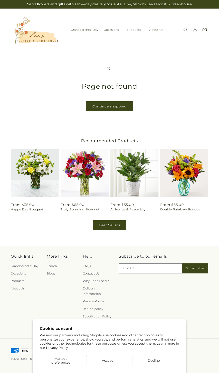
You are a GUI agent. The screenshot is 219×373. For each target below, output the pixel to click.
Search (52, 266)
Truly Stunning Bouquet (80, 209)
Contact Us (91, 273)
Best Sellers (109, 225)
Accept (107, 360)
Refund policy (93, 309)
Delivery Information (92, 291)
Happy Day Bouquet (27, 209)
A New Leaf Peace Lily (128, 209)
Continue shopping (109, 106)
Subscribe (195, 268)
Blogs (51, 273)
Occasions (18, 273)
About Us (18, 288)
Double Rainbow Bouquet (181, 209)
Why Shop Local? (96, 281)
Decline (154, 360)
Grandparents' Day (24, 266)
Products (17, 281)
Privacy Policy (57, 348)
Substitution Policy (97, 316)
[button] (113, 29)
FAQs (87, 266)
